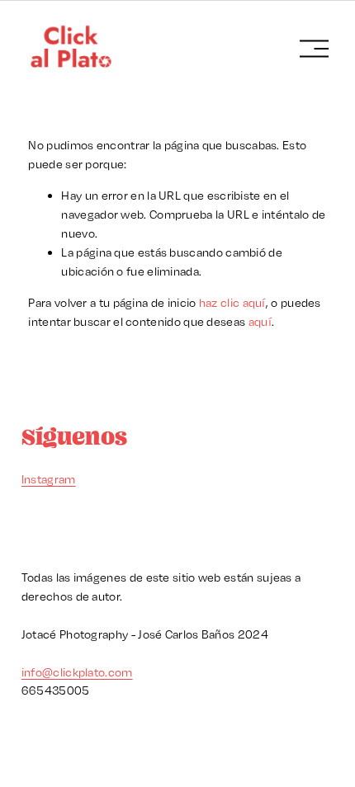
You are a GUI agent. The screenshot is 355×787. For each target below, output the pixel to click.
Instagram (48, 479)
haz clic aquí (232, 302)
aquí (260, 321)
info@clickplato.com (77, 672)
